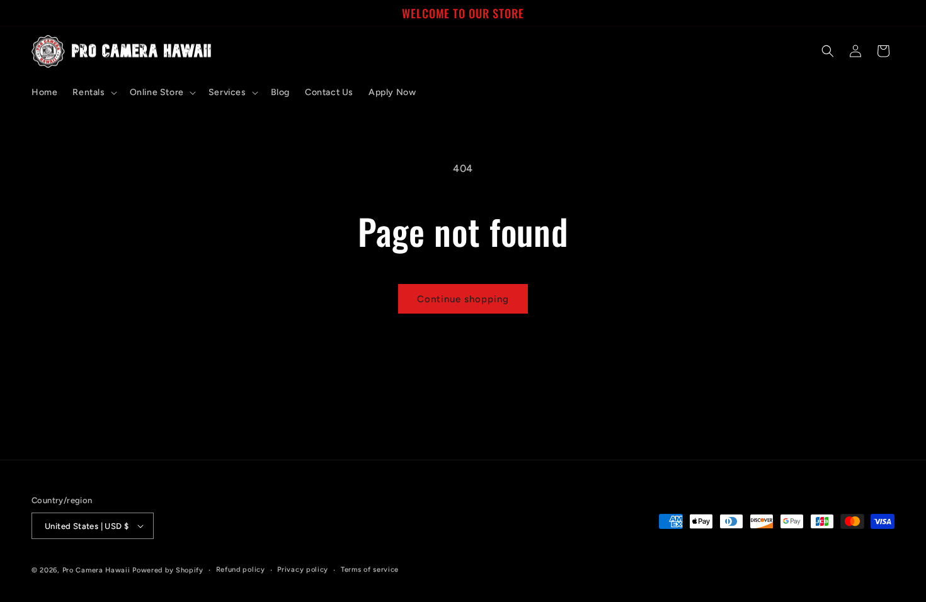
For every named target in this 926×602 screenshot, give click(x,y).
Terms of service (370, 569)
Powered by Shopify (167, 570)
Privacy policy (302, 569)
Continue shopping (463, 299)
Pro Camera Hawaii (96, 570)
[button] (93, 92)
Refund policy (240, 569)
